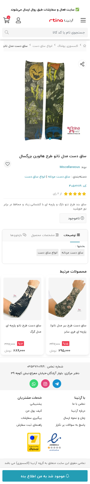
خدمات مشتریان (30, 398)
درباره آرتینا (78, 410)
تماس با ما (78, 403)
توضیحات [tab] (70, 235)
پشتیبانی (36, 403)
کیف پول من (34, 410)
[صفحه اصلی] (84, 45)
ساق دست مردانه (59, 176)
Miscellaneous (70, 167)
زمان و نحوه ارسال (74, 417)
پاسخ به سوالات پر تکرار (70, 424)
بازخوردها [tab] (16, 235)
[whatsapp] (34, 383)
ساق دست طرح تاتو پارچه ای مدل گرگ (23, 328)
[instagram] (45, 383)
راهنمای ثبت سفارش (29, 424)
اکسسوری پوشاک (67, 45)
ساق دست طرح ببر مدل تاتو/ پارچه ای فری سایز (68, 328)
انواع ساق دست (42, 45)
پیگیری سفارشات (31, 417)
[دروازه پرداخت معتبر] (34, 441)
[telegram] (57, 383)
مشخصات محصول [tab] (43, 235)
